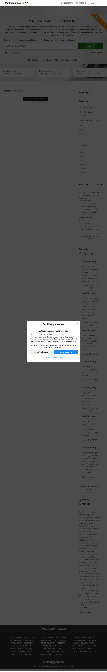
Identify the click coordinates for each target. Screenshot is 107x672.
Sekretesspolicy (47, 357)
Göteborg (81, 3)
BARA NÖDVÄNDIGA (40, 352)
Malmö (92, 3)
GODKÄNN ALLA (66, 352)
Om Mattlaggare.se (58, 357)
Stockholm (67, 3)
